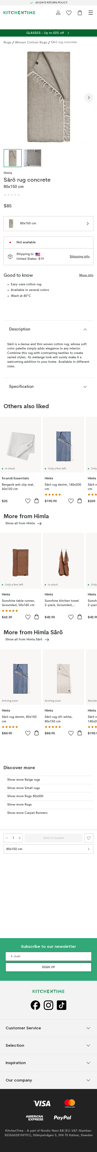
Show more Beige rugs (23, 779)
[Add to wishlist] (28, 501)
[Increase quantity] (19, 838)
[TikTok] (61, 1005)
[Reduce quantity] (7, 838)
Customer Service (23, 1028)
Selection (15, 1045)
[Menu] (90, 12)
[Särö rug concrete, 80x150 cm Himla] (48, 96)
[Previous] (8, 97)
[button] (12, 195)
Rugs (7, 42)
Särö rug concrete (64, 42)
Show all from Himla (20, 523)
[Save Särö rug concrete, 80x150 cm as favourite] (88, 838)
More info (86, 275)
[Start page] (19, 12)
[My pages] (58, 12)
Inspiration (16, 1062)
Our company (19, 1080)
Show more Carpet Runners (27, 813)
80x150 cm (14, 849)
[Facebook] (35, 1005)
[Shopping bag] (79, 12)
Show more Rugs (19, 804)
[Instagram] (48, 1005)
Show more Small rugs (23, 788)
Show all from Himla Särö (23, 639)
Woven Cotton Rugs (31, 42)
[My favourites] (69, 12)
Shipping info (80, 256)
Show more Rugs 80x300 (25, 796)
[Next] (88, 97)
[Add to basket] (36, 500)
